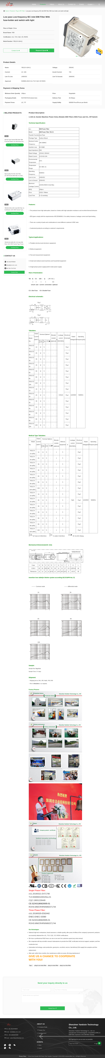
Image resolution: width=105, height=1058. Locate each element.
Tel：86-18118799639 (12, 1028)
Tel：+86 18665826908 (12, 1035)
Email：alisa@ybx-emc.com (13, 1032)
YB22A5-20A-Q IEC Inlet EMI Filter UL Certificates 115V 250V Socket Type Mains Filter (14, 209)
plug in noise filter (53, 965)
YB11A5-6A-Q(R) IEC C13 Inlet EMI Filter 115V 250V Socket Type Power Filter (14, 244)
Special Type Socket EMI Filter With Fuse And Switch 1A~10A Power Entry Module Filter (14, 141)
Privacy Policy (22, 1056)
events (81, 4)
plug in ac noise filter (40, 965)
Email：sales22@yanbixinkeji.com (15, 1038)
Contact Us (71, 4)
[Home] (9, 4)
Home (34, 4)
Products (43, 4)
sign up (97, 1043)
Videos (52, 4)
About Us (61, 4)
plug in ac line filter (65, 965)
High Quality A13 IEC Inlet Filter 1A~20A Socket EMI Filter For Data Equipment (14, 175)
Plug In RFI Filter (20, 11)
